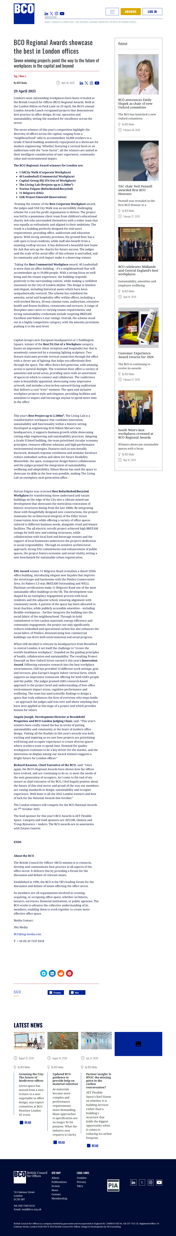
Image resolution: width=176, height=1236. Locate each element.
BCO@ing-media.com (27, 934)
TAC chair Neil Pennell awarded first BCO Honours (135, 190)
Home (47, 22)
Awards (130, 11)
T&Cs (80, 1186)
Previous (57, 992)
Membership (59, 1198)
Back (24, 991)
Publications (59, 1182)
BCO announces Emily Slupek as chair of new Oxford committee (135, 103)
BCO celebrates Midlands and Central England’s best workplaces (138, 270)
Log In (152, 11)
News (55, 1190)
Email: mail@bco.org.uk (27, 1209)
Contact (56, 1194)
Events (56, 1186)
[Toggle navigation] (112, 11)
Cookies (81, 1177)
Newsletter (51, 17)
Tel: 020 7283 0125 (24, 1205)
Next (77, 992)
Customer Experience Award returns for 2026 (136, 355)
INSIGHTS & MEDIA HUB (62, 22)
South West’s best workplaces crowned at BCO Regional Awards (135, 433)
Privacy (81, 1182)
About (55, 1177)
